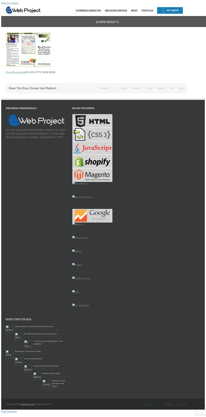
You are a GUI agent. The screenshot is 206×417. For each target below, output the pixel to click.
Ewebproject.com (28, 404)
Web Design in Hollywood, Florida (28, 351)
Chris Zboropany (15, 72)
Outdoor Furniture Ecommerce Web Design (58, 383)
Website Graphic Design (51, 373)
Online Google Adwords (33, 358)
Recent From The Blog (18, 319)
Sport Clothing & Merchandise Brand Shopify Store (34, 326)
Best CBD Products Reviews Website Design (40, 334)
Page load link (9, 411)
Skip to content (9, 3)
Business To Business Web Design (46, 366)
